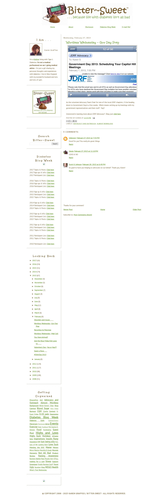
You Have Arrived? (41, 337)
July (36, 297)
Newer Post (68, 209)
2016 (34, 264)
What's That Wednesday (38, 470)
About (71, 27)
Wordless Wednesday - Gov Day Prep (92, 42)
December (39, 279)
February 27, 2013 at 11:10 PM (86, 151)
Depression (54, 414)
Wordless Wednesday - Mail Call (46, 333)
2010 (34, 371)
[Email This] (67, 121)
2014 (34, 272)
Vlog (43, 467)
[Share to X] (71, 121)
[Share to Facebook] (74, 121)
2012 (34, 364)
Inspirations (39, 438)
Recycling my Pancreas (42, 330)
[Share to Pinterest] (76, 121)
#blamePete (34, 400)
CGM (39, 411)
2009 (34, 375)
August (37, 294)
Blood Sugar (43, 408)
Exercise (33, 426)
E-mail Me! (126, 27)
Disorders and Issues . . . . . (43, 320)
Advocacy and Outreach (84, 124)
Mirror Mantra (34, 450)
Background (34, 405)
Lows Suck (53, 444)
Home (52, 27)
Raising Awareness (48, 455)
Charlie (45, 411)
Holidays (46, 435)
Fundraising (47, 430)
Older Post (137, 209)
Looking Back (43, 445)
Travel (55, 464)
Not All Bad (44, 452)
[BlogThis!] (69, 121)
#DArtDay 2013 (40, 354)
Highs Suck (35, 435)
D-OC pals (44, 414)
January (37, 359)
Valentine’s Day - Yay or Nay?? (45, 347)
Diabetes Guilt (37, 420)
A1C (41, 400)
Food (39, 429)
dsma (47, 424)
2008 (34, 379)
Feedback (45, 427)
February (38, 316)
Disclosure (89, 27)
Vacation (38, 467)
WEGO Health (51, 467)
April (36, 309)
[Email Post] (93, 118)
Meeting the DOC (37, 447)
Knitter (36, 59)
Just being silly (48, 441)
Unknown (72, 138)
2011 (34, 367)
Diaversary (34, 424)
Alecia (71, 151)
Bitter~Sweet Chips (46, 406)
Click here (50, 170)
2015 (34, 268)
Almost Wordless (105, 124)
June (36, 301)
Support (55, 461)
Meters (55, 447)
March (37, 313)
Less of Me (34, 445)
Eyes (39, 427)
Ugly (32, 467)
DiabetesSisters (53, 421)
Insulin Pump (52, 438)
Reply (71, 144)
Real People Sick (47, 459)
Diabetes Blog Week (107, 27)
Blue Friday (54, 409)
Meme (49, 447)
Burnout (33, 411)
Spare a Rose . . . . (40, 351)
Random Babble (35, 459)
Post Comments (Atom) (83, 215)
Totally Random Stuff (45, 464)
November (39, 282)
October (38, 286)
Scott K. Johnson (75, 164)
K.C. (56, 442)
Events (54, 423)
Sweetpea (33, 464)
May (36, 305)
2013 (34, 275)
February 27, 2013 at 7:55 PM (88, 138)
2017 (34, 260)
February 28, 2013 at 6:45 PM (93, 164)
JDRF (39, 442)
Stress (48, 461)
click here (117, 114)
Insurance (33, 442)
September (39, 290)
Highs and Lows (47, 433)
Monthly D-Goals (46, 450)
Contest (52, 411)
